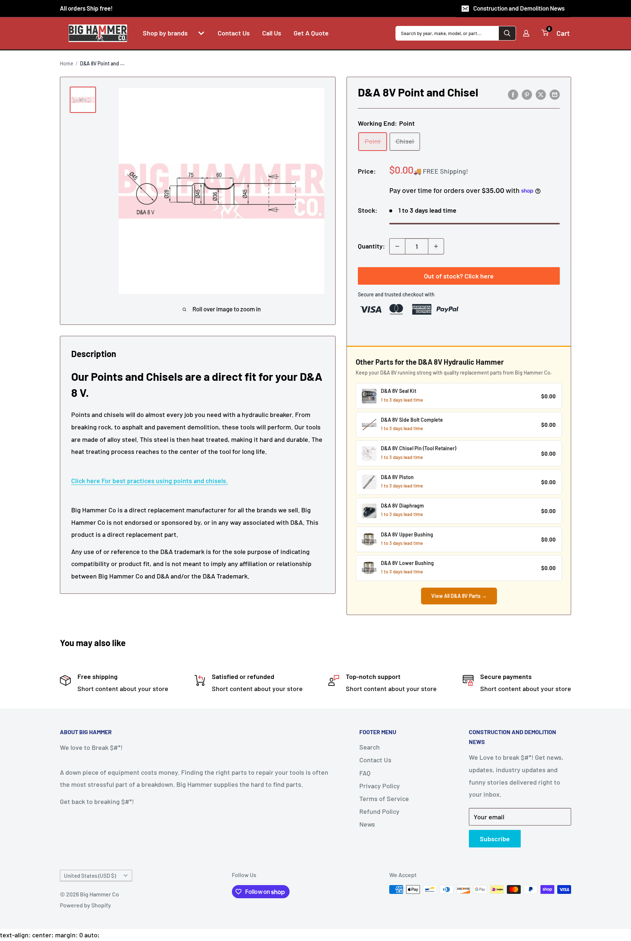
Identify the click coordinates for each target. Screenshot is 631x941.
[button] (201, 33)
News (367, 824)
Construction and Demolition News (519, 8)
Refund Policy (379, 811)
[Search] (507, 33)
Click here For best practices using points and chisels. (149, 481)
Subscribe (495, 839)
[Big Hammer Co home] (98, 33)
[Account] (526, 33)
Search (369, 747)
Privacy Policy (379, 786)
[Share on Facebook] (513, 94)
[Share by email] (555, 94)
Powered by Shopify (85, 905)
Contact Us (375, 760)
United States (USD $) (90, 875)
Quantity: (371, 246)
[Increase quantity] (436, 246)
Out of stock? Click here (459, 276)
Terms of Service (384, 798)
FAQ (364, 773)
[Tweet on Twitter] (541, 94)
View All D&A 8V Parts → (459, 596)
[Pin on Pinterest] (527, 94)
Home (66, 63)
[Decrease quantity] (397, 246)
